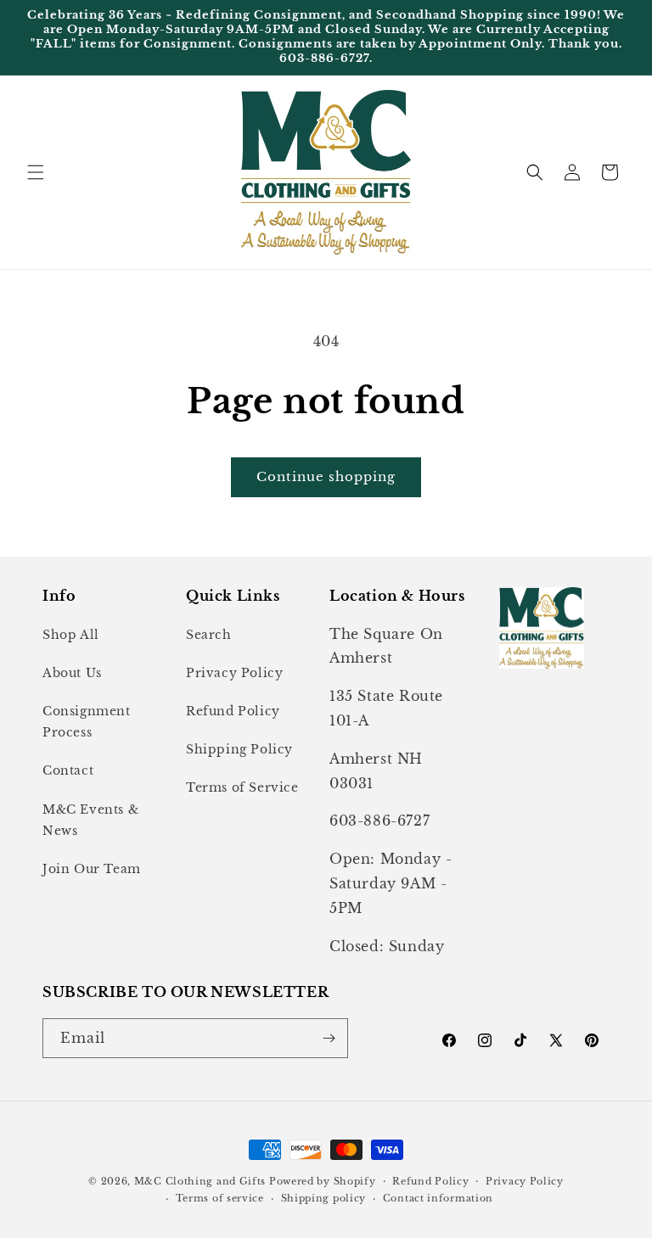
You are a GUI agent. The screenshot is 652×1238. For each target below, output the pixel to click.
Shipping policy (324, 1198)
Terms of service (220, 1198)
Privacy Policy (234, 673)
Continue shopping (326, 476)
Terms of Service (242, 787)
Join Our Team (91, 869)
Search (209, 634)
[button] (35, 172)
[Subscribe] (328, 1038)
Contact (67, 770)
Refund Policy (233, 711)
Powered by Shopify (322, 1181)
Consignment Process (86, 721)
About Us (72, 673)
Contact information (438, 1198)
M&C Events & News (90, 820)
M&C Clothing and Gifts (200, 1181)
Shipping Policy (239, 749)
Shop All (70, 634)
